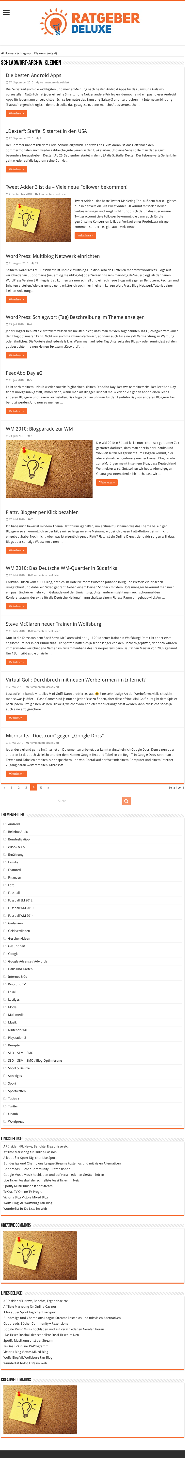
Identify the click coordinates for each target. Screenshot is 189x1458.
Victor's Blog (12, 1197)
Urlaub (13, 1114)
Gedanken (15, 923)
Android (14, 824)
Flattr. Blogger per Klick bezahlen (42, 512)
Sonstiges (15, 1076)
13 (36, 263)
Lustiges (14, 999)
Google (13, 954)
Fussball (14, 893)
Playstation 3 (17, 1037)
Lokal (12, 992)
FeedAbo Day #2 (24, 373)
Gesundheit (16, 946)
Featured (14, 870)
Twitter (13, 1106)
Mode (12, 1007)
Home (9, 53)
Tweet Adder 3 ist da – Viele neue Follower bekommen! (66, 187)
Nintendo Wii (17, 1030)
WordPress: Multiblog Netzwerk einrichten (53, 256)
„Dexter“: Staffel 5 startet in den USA (46, 131)
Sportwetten (17, 1091)
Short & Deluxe (19, 1068)
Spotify (8, 1186)
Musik (12, 1022)
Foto (11, 885)
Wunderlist (11, 1208)
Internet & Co (17, 976)
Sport (12, 1083)
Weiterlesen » (16, 113)
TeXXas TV (10, 1192)
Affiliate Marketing (16, 1152)
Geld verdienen (19, 931)
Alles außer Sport (15, 1158)
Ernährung (16, 854)
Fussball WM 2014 (20, 915)
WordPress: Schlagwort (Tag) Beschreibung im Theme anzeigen (75, 317)
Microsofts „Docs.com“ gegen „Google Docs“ (55, 736)
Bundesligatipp (19, 839)
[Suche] (126, 801)
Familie (13, 862)
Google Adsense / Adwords (27, 961)
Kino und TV (17, 984)
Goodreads (11, 1169)
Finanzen (14, 877)
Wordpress (16, 1121)
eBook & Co (16, 847)
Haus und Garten (20, 969)
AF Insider (10, 1146)
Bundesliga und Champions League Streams (35, 1163)
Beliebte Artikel (18, 832)
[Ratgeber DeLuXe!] (92, 22)
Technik (13, 1099)
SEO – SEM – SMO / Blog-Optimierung (35, 1060)
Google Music (13, 1175)
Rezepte (14, 1045)
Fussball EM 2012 (20, 900)
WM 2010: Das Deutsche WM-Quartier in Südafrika (62, 568)
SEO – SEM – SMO (20, 1053)
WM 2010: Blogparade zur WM (39, 429)
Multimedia (16, 1015)
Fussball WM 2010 (20, 908)
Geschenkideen (19, 938)
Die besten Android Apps (33, 75)
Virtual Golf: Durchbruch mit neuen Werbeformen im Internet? (76, 680)
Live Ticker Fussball (16, 1180)
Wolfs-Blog (11, 1203)
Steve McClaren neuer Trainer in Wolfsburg (53, 624)
